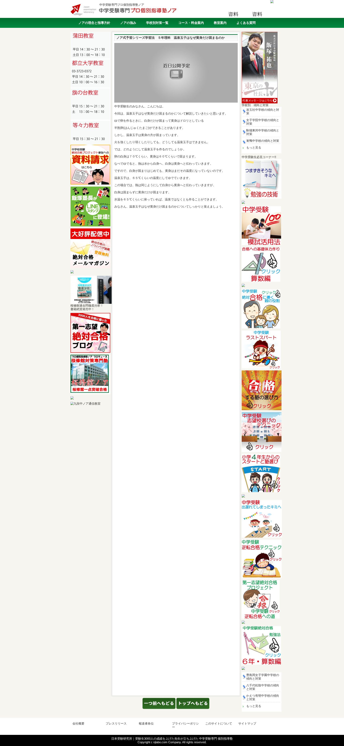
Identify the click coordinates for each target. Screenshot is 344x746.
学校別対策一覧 (157, 22)
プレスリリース (116, 723)
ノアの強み (128, 22)
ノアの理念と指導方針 (94, 22)
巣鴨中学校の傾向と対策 (262, 140)
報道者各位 (146, 723)
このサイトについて (218, 723)
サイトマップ (247, 723)
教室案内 (220, 22)
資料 (233, 13)
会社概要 (78, 723)
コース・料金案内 (191, 22)
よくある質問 (246, 22)
